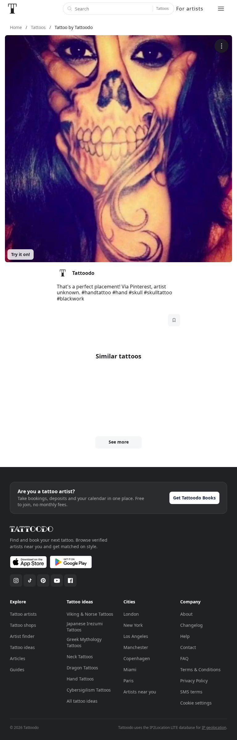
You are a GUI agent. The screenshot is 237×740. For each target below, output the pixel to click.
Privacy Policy (194, 681)
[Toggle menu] (221, 8)
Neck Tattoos (80, 656)
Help (185, 636)
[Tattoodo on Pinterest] (43, 580)
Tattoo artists (23, 614)
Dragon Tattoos (82, 668)
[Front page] (12, 8)
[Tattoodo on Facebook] (70, 580)
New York (133, 625)
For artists (189, 8)
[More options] (221, 46)
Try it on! (20, 254)
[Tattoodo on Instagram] (16, 580)
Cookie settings (196, 703)
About (186, 614)
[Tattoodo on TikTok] (29, 580)
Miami (129, 669)
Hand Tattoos (80, 679)
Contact (188, 647)
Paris (128, 681)
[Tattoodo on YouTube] (57, 580)
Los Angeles (135, 636)
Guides (17, 669)
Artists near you (139, 692)
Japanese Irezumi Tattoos (85, 627)
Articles (17, 658)
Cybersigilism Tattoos (89, 690)
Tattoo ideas (22, 647)
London (131, 614)
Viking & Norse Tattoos (90, 614)
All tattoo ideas (82, 701)
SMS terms (191, 692)
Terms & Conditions (200, 669)
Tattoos (162, 8)
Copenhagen (136, 658)
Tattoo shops (23, 625)
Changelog (191, 625)
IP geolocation (214, 727)
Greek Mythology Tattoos (84, 642)
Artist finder (22, 636)
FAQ (184, 658)
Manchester (135, 647)
